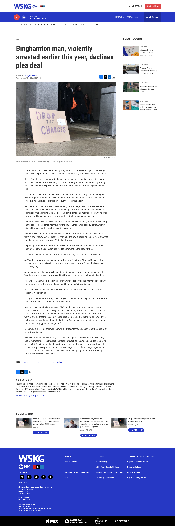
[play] (17, 17)
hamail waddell (40, 362)
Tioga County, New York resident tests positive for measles (148, 107)
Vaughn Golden (31, 75)
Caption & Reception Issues (137, 462)
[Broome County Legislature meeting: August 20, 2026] (131, 69)
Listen (24, 25)
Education (43, 25)
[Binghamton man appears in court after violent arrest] (119, 423)
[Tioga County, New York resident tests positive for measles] (131, 105)
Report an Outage (134, 467)
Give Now (154, 6)
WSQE (43, 508)
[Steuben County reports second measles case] (131, 51)
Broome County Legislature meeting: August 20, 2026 (148, 71)
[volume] (24, 17)
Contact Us (100, 456)
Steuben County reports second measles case (146, 52)
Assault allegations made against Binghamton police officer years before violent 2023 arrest (46, 421)
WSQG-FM (36, 508)
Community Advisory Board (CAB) (77, 472)
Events (83, 25)
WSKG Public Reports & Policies (107, 467)
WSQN (28, 510)
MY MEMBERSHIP (136, 6)
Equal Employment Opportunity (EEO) (110, 472)
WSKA (40, 510)
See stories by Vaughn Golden (31, 395)
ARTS (53, 25)
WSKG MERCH (95, 25)
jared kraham (58, 362)
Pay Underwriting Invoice (136, 478)
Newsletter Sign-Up (134, 472)
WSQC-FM (21, 510)
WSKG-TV (34, 510)
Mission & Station (71, 462)
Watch (33, 25)
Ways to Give (71, 25)
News (16, 25)
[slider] (27, 17)
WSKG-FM (21, 508)
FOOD (60, 25)
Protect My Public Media (105, 478)
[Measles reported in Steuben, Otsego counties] (131, 87)
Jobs (66, 478)
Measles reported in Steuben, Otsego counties (148, 89)
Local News (144, 46)
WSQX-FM (29, 508)
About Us (68, 456)
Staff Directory (101, 462)
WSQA (48, 508)
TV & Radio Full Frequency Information (141, 456)
